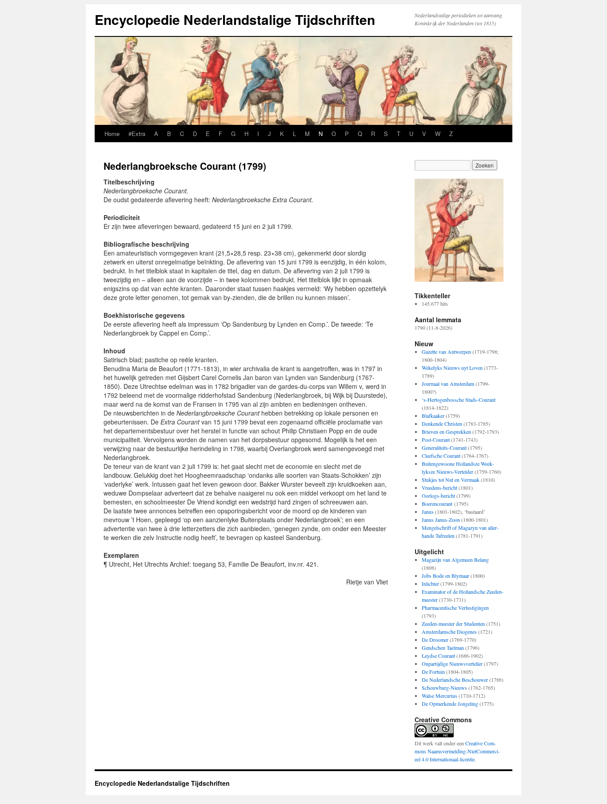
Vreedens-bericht (439, 487)
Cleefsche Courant (441, 455)
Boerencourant (437, 503)
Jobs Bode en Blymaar (445, 575)
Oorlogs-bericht (438, 495)
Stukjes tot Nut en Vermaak (450, 479)
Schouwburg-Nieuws (444, 687)
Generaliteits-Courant (444, 447)
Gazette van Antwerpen (446, 351)
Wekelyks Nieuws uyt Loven (452, 367)
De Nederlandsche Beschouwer (455, 679)
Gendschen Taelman (443, 647)
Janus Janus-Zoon (441, 519)
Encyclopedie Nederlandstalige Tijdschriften (235, 19)
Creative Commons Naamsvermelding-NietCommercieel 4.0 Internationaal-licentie (457, 751)
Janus (428, 511)
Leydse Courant (438, 655)
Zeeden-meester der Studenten (453, 623)
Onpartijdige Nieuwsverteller (452, 663)
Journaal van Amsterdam (448, 383)
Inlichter (430, 583)
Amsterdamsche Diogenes (449, 631)
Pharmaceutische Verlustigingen (455, 607)
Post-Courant (436, 439)
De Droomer (435, 639)
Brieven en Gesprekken (446, 431)
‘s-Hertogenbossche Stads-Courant (458, 399)
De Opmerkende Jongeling (450, 703)
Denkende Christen (442, 423)
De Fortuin (433, 671)
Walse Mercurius (439, 695)
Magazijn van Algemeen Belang (455, 559)
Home (112, 133)
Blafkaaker (433, 415)
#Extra (136, 133)
